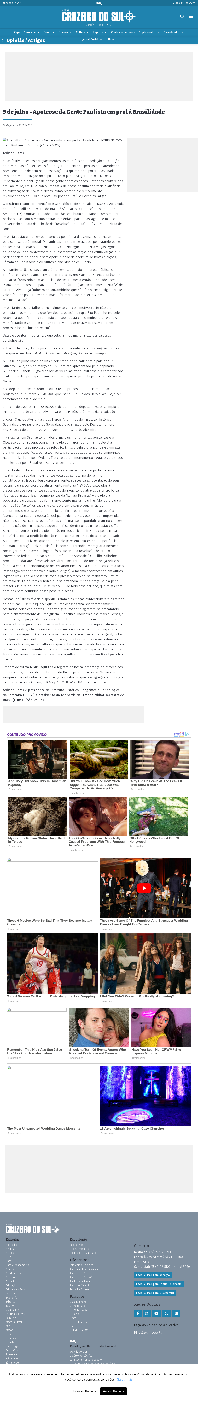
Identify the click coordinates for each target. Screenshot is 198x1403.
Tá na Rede (12, 1362)
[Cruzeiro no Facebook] (138, 1313)
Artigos (10, 1253)
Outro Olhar (13, 1350)
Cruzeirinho (12, 1277)
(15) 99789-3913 (160, 1252)
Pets (8, 1334)
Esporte (98, 32)
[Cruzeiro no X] (166, 1313)
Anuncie (178, 3)
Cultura (80, 32)
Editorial (10, 1301)
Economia (11, 1297)
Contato (190, 3)
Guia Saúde (12, 1309)
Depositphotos (78, 1322)
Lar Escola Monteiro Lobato (86, 1359)
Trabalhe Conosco (80, 1289)
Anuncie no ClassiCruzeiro (85, 1277)
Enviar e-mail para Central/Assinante (159, 1284)
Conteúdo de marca (123, 32)
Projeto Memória (79, 1249)
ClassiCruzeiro (78, 1302)
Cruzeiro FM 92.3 (79, 1310)
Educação (11, 1285)
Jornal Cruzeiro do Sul (99, 16)
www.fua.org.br (78, 1351)
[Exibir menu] (190, 16)
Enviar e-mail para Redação (153, 1275)
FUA (73, 1341)
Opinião (63, 32)
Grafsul (74, 1318)
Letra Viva (11, 1318)
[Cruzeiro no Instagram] (147, 1313)
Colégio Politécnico (81, 1355)
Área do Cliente (12, 3)
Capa (17, 32)
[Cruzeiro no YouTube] (156, 1313)
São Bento (12, 1358)
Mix (8, 1326)
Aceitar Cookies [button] (113, 1391)
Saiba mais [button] (124, 1379)
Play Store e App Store (150, 1333)
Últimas (111, 39)
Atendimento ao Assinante (85, 1269)
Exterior (10, 1305)
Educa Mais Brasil (16, 1289)
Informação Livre (15, 1314)
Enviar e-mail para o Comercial (155, 1293)
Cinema (10, 1269)
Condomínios (13, 1273)
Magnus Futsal (14, 1322)
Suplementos (147, 32)
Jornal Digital (90, 39)
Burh (72, 1326)
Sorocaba (30, 32)
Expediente (76, 1244)
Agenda (10, 1249)
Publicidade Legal (80, 1281)
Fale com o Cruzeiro (81, 1265)
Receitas (11, 1338)
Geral (47, 32)
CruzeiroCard (77, 1306)
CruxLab (74, 1314)
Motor (9, 1330)
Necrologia (12, 1346)
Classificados (172, 32)
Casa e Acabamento (17, 1265)
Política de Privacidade (83, 1253)
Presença (11, 1354)
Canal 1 (10, 1261)
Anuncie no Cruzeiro (81, 1273)
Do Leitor (11, 1281)
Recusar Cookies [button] (84, 1391)
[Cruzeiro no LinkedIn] (176, 1313)
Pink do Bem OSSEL (81, 1330)
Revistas (11, 1342)
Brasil (9, 1257)
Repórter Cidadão (80, 1285)
